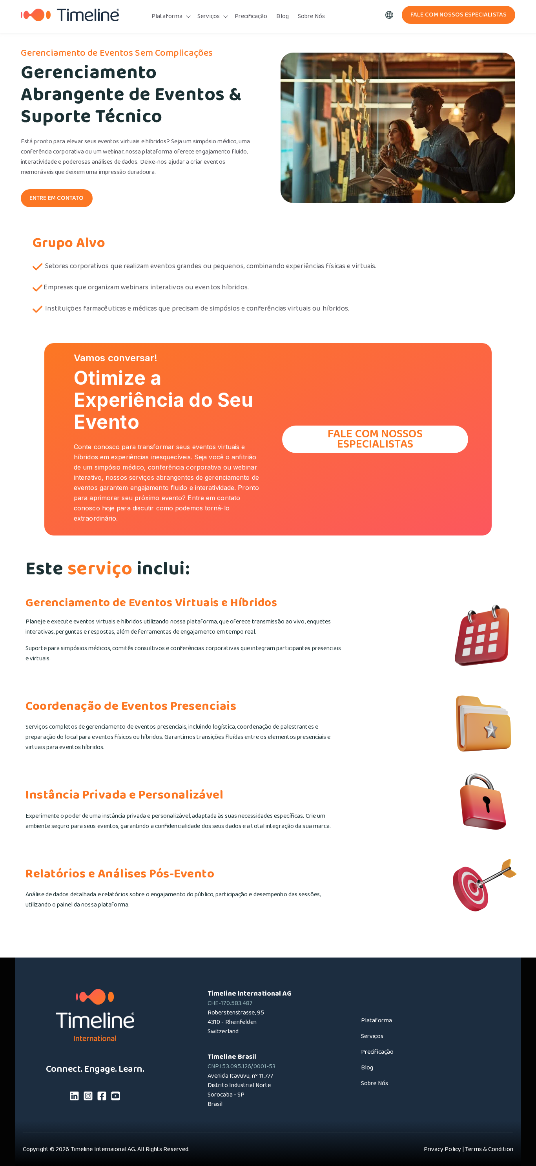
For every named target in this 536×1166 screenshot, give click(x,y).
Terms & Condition (489, 1149)
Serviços (208, 16)
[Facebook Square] (102, 1097)
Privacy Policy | (444, 1149)
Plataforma (166, 16)
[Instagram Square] (88, 1097)
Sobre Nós (311, 16)
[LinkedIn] (74, 1097)
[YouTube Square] (115, 1097)
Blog (282, 16)
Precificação (251, 16)
